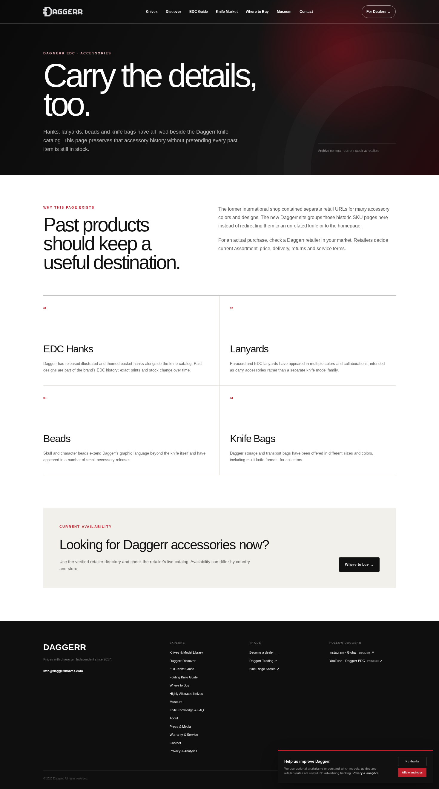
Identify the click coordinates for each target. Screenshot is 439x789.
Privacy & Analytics (183, 751)
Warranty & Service (184, 734)
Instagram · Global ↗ (351, 652)
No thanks (412, 761)
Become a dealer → (263, 652)
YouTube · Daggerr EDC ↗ (356, 661)
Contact (306, 12)
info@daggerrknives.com (63, 671)
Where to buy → (359, 564)
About (174, 718)
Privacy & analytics (365, 773)
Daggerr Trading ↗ (263, 661)
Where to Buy (257, 12)
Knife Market (227, 12)
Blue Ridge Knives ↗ (264, 669)
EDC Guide (198, 12)
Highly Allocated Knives (186, 693)
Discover (173, 12)
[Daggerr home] (70, 11)
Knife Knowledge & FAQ (187, 710)
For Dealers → (378, 12)
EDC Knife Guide (182, 669)
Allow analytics (412, 772)
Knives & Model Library (186, 652)
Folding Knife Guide (184, 677)
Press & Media (180, 726)
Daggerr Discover (183, 661)
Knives (152, 12)
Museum (284, 12)
